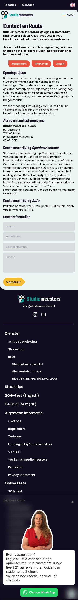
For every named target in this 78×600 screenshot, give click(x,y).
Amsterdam (19, 64)
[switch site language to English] (72, 5)
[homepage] (31, 15)
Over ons (14, 421)
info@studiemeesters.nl (39, 306)
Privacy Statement (21, 475)
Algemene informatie (24, 413)
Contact (28, 5)
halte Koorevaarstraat (17, 171)
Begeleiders (16, 429)
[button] (70, 14)
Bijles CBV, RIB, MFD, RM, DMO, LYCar (34, 378)
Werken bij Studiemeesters (28, 459)
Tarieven (14, 436)
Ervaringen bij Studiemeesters (30, 444)
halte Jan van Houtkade (25, 179)
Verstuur (13, 282)
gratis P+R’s (26, 210)
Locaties (10, 5)
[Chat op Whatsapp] (39, 592)
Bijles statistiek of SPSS (26, 371)
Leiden (60, 64)
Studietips (14, 386)
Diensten (12, 333)
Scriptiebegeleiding (22, 341)
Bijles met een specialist (27, 364)
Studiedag (16, 349)
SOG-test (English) (22, 395)
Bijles (12, 357)
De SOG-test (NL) (20, 404)
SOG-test (15, 491)
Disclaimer (16, 467)
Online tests (15, 483)
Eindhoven (41, 64)
